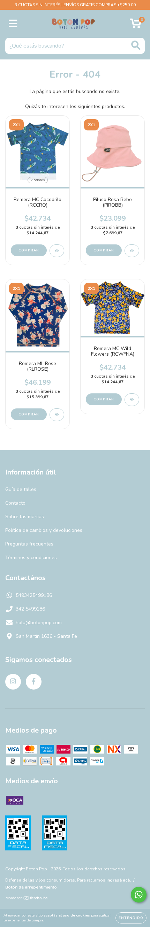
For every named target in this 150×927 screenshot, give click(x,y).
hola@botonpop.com (39, 622)
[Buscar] (136, 45)
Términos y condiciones (31, 557)
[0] (135, 25)
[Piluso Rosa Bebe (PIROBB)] (132, 250)
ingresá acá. (118, 880)
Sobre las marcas (24, 516)
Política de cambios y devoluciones (43, 530)
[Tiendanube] (27, 899)
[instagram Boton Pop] (13, 682)
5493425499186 (34, 595)
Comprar (28, 250)
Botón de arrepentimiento (31, 887)
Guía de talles (20, 489)
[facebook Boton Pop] (34, 682)
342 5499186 (30, 609)
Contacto (15, 503)
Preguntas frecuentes (29, 544)
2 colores (38, 180)
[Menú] (13, 23)
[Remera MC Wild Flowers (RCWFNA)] (132, 399)
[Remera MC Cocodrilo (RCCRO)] (57, 250)
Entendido (131, 917)
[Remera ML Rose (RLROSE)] (57, 414)
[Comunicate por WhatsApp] (139, 895)
